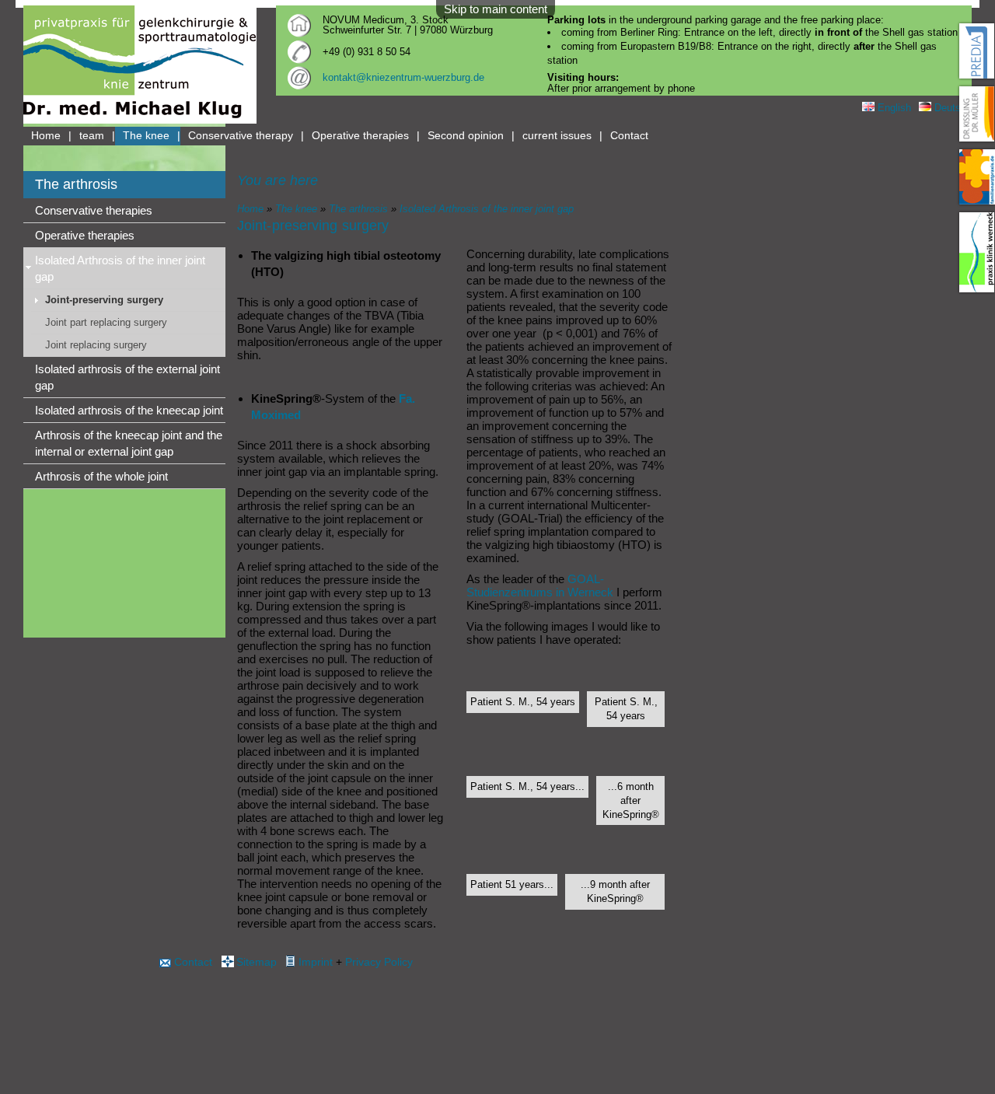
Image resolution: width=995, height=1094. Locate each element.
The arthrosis (358, 209)
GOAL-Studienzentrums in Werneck (539, 585)
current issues (557, 136)
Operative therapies (360, 136)
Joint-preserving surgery (104, 300)
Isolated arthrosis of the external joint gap (127, 377)
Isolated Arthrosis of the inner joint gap (120, 268)
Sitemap (256, 962)
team (91, 136)
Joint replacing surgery (96, 345)
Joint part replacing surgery (106, 322)
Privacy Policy (379, 962)
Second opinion (466, 136)
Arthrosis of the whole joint (101, 476)
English (893, 108)
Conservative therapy (240, 136)
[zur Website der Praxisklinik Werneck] (977, 252)
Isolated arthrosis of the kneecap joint (129, 410)
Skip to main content (495, 9)
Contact (629, 136)
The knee (146, 136)
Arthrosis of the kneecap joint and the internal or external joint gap (128, 443)
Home (46, 136)
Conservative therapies (93, 210)
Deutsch (951, 108)
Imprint (315, 962)
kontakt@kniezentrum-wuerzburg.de (403, 77)
